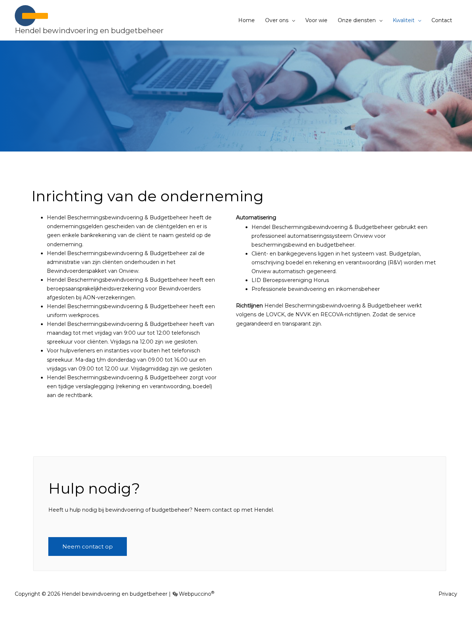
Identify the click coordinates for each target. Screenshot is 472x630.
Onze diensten (357, 20)
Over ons (276, 20)
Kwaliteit (403, 20)
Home (246, 20)
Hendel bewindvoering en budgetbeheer (89, 30)
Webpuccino (195, 594)
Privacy (447, 594)
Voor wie (316, 20)
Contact (441, 20)
